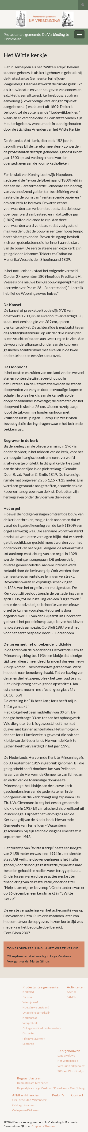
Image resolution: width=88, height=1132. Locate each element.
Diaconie (28, 1033)
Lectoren (28, 1043)
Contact (77, 1095)
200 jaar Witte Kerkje (70, 1071)
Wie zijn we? (30, 1002)
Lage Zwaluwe (66, 1055)
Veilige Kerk (30, 1023)
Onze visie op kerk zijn (36, 1012)
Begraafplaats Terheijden (33, 1083)
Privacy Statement (34, 1038)
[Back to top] (77, 1121)
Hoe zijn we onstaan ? (36, 1007)
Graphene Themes (43, 1126)
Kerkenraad (30, 1018)
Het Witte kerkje (67, 1060)
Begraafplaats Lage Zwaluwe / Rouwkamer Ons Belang (50, 1088)
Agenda (72, 992)
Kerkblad (28, 992)
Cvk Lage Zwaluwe (23, 1105)
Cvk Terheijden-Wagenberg (29, 1100)
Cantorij (28, 997)
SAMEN (72, 997)
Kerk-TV (58, 1095)
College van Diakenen (25, 1110)
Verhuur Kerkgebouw (70, 1066)
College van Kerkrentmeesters (42, 1028)
